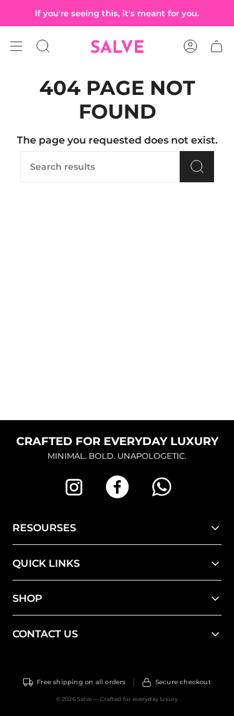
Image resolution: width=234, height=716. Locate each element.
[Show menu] (16, 46)
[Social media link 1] (73, 486)
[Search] (197, 166)
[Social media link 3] (161, 486)
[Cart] (216, 46)
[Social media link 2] (117, 486)
